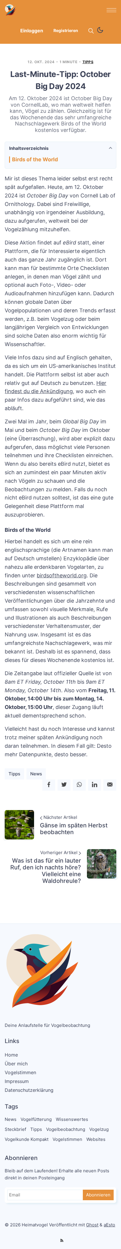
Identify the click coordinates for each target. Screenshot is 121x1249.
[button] (111, 10)
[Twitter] (64, 785)
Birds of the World (35, 159)
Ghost (92, 1225)
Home (11, 1055)
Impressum (17, 1081)
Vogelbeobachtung (65, 1129)
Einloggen (31, 30)
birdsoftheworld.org (62, 575)
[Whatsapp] (79, 785)
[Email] (109, 785)
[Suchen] (91, 30)
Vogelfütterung (36, 1119)
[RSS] (62, 1240)
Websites (95, 1139)
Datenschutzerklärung (29, 1090)
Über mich (16, 1064)
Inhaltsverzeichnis (28, 148)
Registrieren (65, 30)
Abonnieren (98, 1195)
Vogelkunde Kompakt (26, 1139)
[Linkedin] (94, 785)
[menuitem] (60, 1054)
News (36, 774)
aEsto (109, 1225)
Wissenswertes (72, 1119)
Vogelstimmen (20, 1072)
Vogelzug (99, 1129)
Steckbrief (15, 1129)
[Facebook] (48, 785)
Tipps (88, 62)
